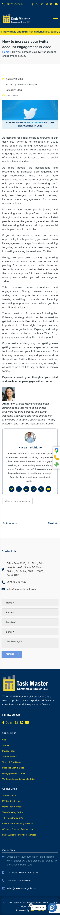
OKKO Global (37, 910)
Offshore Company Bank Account (18, 829)
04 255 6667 (25, 880)
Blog (4, 739)
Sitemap (6, 745)
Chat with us (38, 907)
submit (10, 654)
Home (5, 51)
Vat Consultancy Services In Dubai (18, 779)
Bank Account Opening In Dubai (17, 823)
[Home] (16, 18)
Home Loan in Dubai (12, 806)
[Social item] (33, 4)
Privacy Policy (8, 751)
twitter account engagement (17, 501)
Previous (9, 523)
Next (53, 523)
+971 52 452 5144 (28, 872)
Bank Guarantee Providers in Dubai (19, 835)
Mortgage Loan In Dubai (13, 773)
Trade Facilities (9, 756)
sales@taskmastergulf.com (21, 888)
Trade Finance (9, 795)
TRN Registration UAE (12, 818)
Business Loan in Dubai (13, 768)
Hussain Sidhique (30, 447)
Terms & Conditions (11, 762)
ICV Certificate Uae (11, 801)
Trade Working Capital (12, 812)
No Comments (13, 95)
